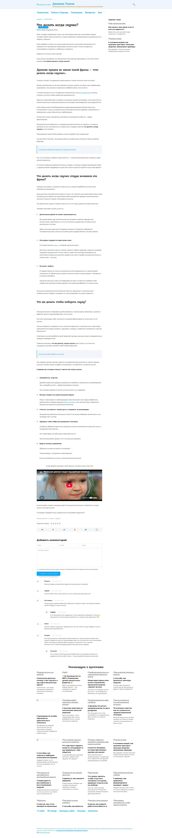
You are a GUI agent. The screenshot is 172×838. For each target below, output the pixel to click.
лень (56, 245)
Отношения (76, 12)
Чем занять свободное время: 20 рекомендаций (57, 149)
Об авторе (52, 810)
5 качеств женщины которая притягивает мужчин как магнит (97, 750)
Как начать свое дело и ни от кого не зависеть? (121, 28)
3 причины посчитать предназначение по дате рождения (99, 708)
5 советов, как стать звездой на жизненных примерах (47, 806)
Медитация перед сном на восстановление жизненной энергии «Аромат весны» (98, 683)
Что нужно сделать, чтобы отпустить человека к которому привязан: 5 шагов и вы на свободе (98, 780)
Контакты (93, 810)
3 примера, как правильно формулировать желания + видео (120, 782)
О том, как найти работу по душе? (51, 354)
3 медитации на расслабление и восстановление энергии (44, 784)
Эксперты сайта (67, 810)
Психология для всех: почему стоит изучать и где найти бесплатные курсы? (47, 681)
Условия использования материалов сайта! (72, 830)
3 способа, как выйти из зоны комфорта (72, 807)
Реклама (81, 810)
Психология (42, 12)
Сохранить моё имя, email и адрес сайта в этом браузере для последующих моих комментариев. (68, 569)
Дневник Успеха (63, 4)
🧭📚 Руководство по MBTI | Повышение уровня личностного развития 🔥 (71, 679)
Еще (100, 12)
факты (58, 518)
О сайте (41, 810)
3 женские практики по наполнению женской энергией (72, 710)
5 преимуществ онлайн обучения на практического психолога (47, 719)
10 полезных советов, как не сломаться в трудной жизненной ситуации (122, 711)
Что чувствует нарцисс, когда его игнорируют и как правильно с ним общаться (72, 749)
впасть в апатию (69, 402)
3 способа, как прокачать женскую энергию (122, 680)
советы (52, 518)
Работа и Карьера (59, 12)
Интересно (90, 12)
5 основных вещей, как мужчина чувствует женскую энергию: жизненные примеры (121, 44)
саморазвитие (42, 518)
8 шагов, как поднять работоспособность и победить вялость (97, 806)
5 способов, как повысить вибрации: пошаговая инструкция (47, 755)
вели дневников (84, 93)
